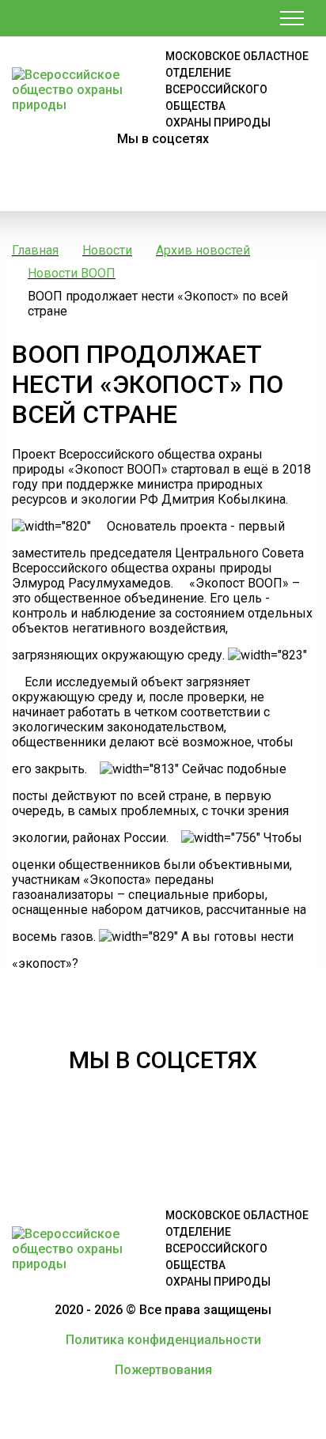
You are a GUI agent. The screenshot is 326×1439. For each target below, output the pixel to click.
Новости (107, 250)
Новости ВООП (72, 273)
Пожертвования (163, 1369)
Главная (35, 250)
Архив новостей (203, 250)
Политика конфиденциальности (163, 1339)
